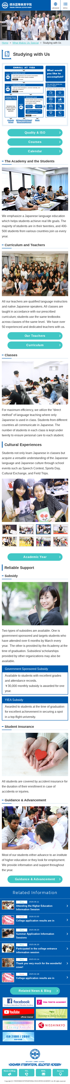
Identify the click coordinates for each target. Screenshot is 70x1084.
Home (5, 42)
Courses (35, 142)
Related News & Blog (35, 990)
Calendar (35, 151)
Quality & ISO (35, 132)
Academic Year (34, 557)
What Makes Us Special (26, 42)
